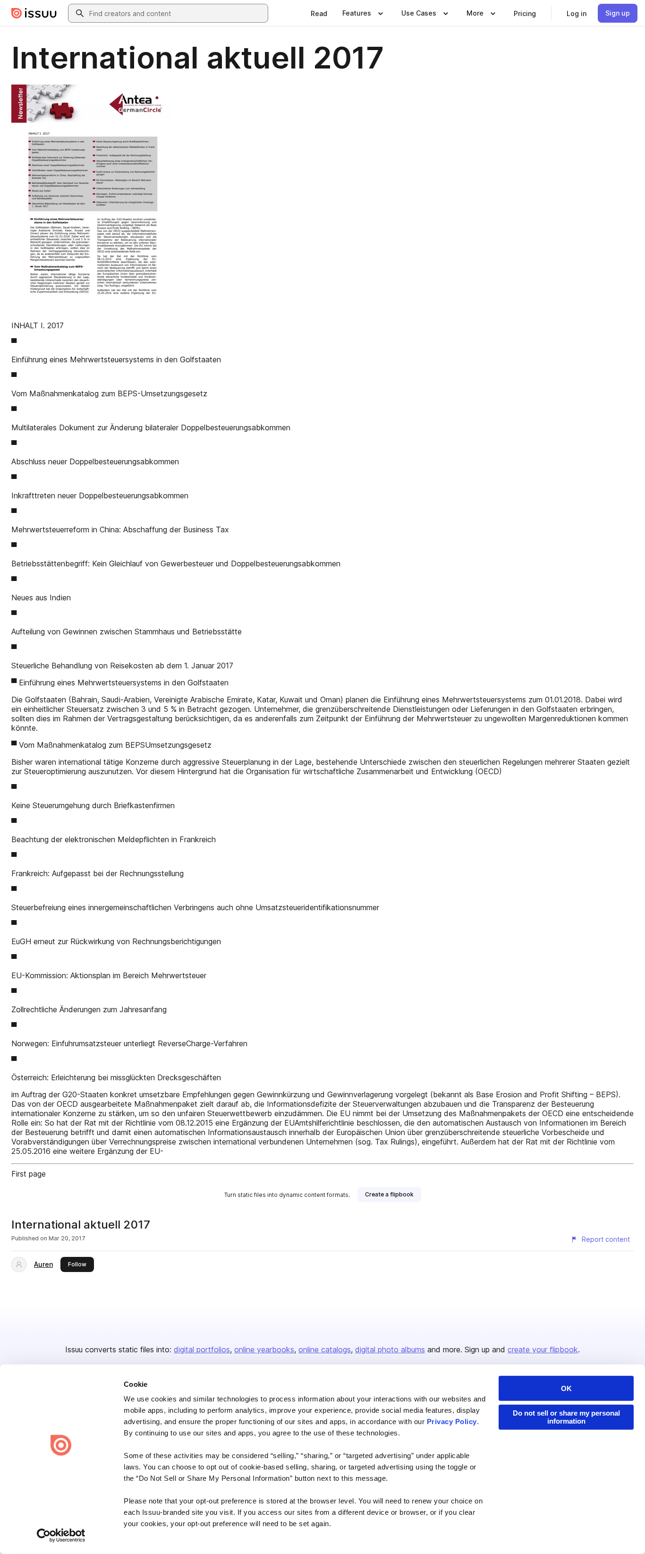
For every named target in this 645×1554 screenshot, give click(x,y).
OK (566, 1388)
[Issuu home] (34, 13)
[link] (319, 13)
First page (28, 1173)
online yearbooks (264, 1349)
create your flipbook (543, 1349)
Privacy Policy (452, 1421)
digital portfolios (202, 1349)
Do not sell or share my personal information (566, 1417)
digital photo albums (390, 1349)
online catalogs (324, 1349)
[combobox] (176, 13)
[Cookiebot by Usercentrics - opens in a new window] (61, 1535)
